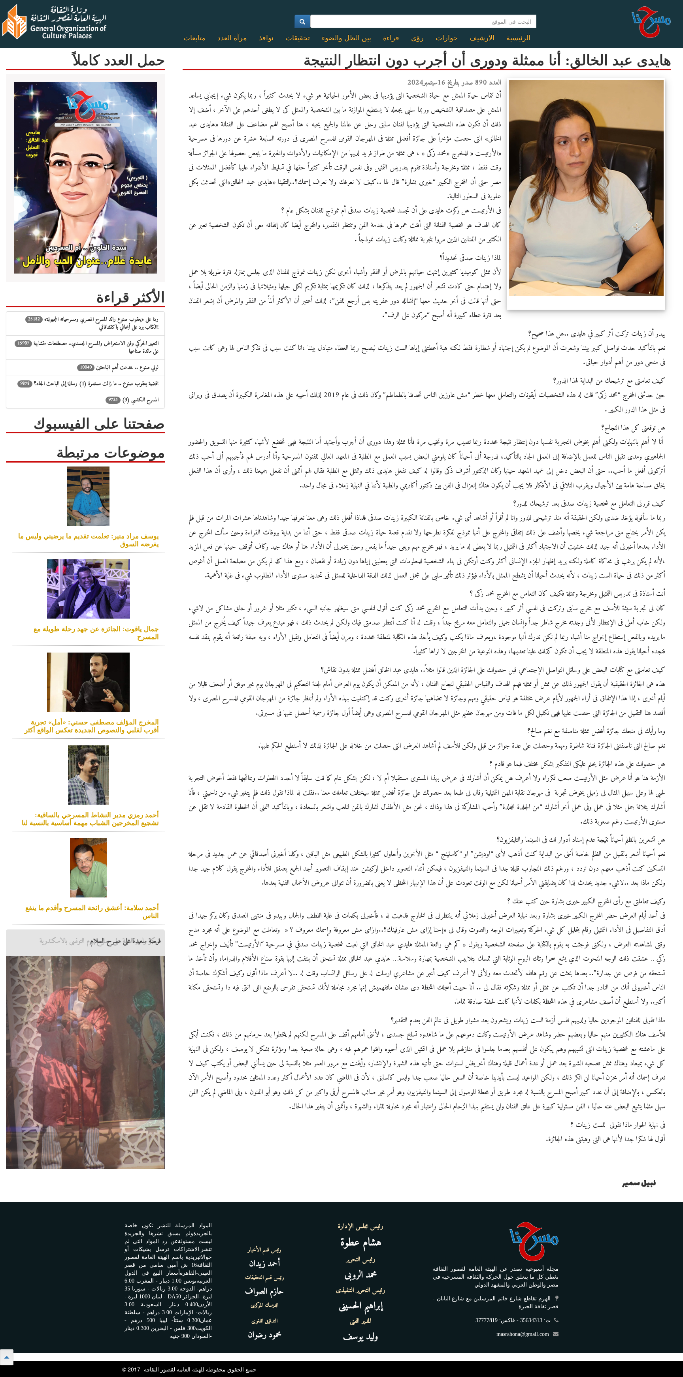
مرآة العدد (232, 38)
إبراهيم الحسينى (361, 1306)
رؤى (417, 38)
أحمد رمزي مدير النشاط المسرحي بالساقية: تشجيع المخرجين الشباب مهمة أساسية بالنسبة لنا (90, 818)
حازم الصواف (264, 1291)
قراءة (391, 38)
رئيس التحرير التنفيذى (360, 1290)
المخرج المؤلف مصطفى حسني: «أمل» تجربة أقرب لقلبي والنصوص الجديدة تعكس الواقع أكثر (92, 725)
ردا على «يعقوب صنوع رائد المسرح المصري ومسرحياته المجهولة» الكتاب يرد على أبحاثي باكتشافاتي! (93, 323)
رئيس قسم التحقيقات (264, 1278)
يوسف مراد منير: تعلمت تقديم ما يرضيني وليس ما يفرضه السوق (88, 539)
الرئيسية (518, 38)
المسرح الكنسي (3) (133, 400)
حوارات (447, 38)
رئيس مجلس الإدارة (360, 1226)
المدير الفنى (361, 1321)
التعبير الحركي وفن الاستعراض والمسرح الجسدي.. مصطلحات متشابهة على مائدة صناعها (87, 347)
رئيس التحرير (360, 1259)
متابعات (194, 38)
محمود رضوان (264, 1335)
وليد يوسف (360, 1336)
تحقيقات (297, 38)
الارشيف (482, 38)
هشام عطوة (360, 1243)
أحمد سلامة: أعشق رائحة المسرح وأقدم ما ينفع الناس (92, 911)
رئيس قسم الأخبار (264, 1250)
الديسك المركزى (264, 1305)
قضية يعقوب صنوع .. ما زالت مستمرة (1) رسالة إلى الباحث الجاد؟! (89, 384)
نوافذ (266, 38)
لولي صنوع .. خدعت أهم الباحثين (119, 367)
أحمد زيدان (264, 1264)
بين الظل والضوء (346, 38)
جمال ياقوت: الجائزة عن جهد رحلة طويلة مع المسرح (96, 632)
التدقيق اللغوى (264, 1321)
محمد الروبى (361, 1275)
